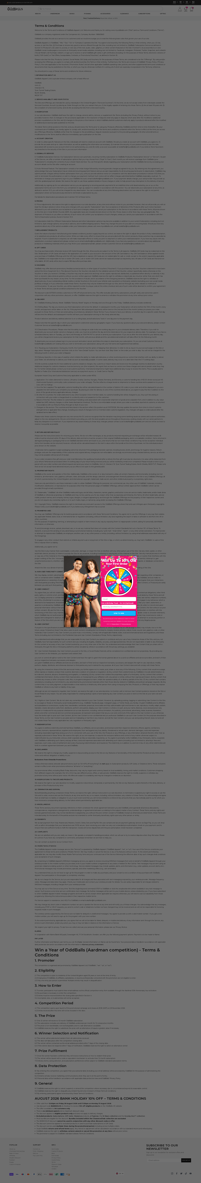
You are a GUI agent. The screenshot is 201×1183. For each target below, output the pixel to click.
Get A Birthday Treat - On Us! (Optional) (117, 603)
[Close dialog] (135, 558)
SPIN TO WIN (119, 613)
